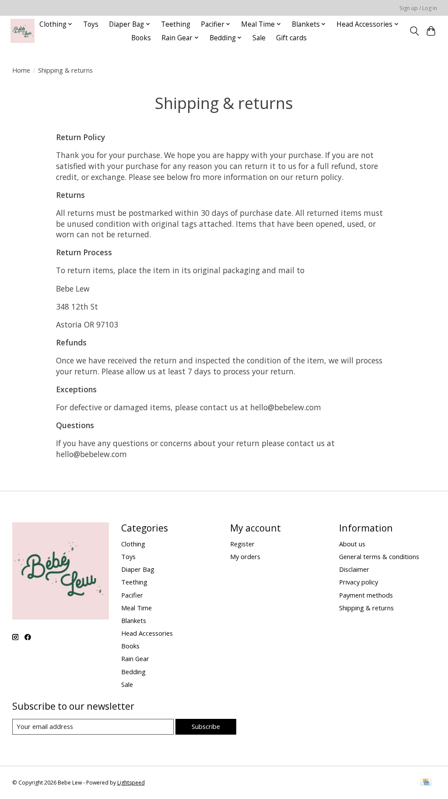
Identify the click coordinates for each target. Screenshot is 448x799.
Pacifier (132, 595)
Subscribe (206, 726)
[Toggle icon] (414, 31)
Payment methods (366, 595)
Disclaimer (354, 569)
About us (352, 543)
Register (242, 543)
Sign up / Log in (418, 8)
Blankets (133, 620)
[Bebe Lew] (22, 31)
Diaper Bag (137, 569)
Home (21, 70)
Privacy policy (358, 581)
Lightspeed (131, 782)
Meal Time (136, 607)
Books (141, 37)
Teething (175, 24)
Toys (90, 24)
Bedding (133, 671)
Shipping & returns (366, 607)
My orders (245, 556)
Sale (259, 37)
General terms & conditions (379, 556)
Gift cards (291, 37)
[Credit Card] (425, 782)
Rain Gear (135, 658)
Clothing (133, 543)
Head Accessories (147, 633)
